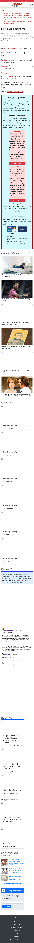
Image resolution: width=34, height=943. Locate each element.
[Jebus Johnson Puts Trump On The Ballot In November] (12, 808)
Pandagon (5, 73)
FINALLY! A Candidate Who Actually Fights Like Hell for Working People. (16, 878)
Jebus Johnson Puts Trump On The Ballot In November (11, 819)
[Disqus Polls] (17, 605)
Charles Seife (6, 53)
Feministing (5, 60)
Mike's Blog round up (15, 92)
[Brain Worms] (12, 834)
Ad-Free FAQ (18, 208)
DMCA (17, 933)
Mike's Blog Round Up (13, 28)
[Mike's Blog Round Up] (17, 414)
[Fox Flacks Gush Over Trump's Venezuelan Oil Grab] (12, 755)
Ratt (3, 846)
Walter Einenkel (6, 825)
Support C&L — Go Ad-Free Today (17, 1)
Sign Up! (7, 906)
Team (17, 918)
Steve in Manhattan (10, 48)
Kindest (11, 233)
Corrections (17, 937)
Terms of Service (21, 580)
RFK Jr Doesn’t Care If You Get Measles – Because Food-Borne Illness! (11, 739)
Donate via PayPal (22, 229)
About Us (17, 921)
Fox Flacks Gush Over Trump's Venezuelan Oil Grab (11, 766)
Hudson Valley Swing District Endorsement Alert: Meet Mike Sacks (15, 870)
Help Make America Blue (12, 884)
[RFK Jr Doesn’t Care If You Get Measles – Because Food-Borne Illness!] (12, 727)
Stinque (20, 82)
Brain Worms (8, 843)
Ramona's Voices (7, 76)
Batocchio (5, 793)
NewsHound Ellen (7, 746)
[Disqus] (17, 647)
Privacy (17, 930)
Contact (17, 924)
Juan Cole (4, 66)
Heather (4, 771)
